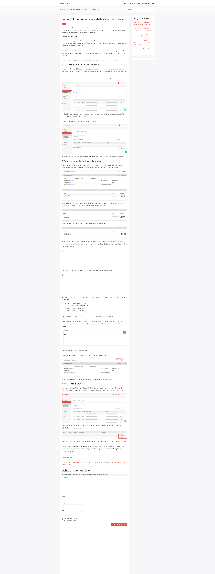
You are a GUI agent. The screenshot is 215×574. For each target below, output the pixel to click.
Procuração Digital (134, 3)
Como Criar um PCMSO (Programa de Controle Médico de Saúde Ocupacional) (143, 43)
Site (63, 510)
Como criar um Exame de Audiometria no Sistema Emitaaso (141, 51)
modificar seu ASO (112, 61)
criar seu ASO (78, 46)
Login (153, 3)
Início (61, 9)
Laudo (63, 24)
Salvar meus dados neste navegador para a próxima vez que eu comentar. (71, 518)
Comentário (65, 477)
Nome (64, 496)
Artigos (125, 3)
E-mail (64, 503)
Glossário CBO (146, 3)
